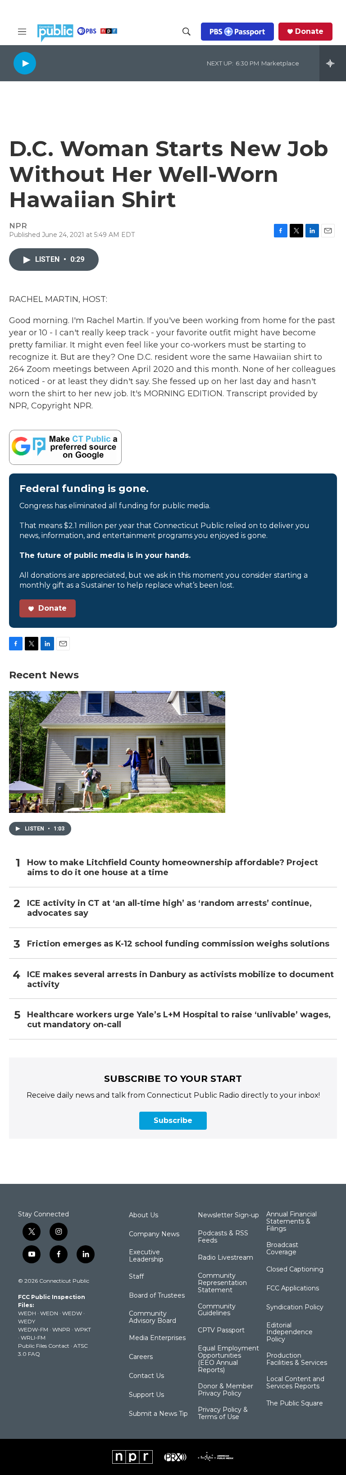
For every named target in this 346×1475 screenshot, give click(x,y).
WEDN (49, 1313)
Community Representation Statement (222, 1283)
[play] (25, 63)
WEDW (72, 1313)
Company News (154, 1234)
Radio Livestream (225, 1258)
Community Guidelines (217, 1310)
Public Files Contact (43, 1345)
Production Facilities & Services (296, 1359)
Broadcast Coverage (282, 1249)
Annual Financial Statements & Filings (291, 1222)
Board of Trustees (157, 1295)
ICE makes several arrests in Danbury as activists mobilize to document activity (180, 979)
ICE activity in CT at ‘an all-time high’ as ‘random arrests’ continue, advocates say (169, 908)
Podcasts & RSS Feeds (223, 1237)
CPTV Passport (221, 1330)
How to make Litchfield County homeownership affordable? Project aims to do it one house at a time (172, 867)
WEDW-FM (33, 1329)
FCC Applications (292, 1288)
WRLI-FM (33, 1337)
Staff (136, 1276)
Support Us (146, 1395)
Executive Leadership (146, 1256)
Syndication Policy (294, 1307)
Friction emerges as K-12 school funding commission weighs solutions (178, 944)
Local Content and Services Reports (295, 1383)
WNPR (61, 1329)
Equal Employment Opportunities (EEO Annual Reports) (228, 1359)
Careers (141, 1357)
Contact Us (146, 1376)
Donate (309, 32)
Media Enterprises (157, 1338)
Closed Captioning (294, 1269)
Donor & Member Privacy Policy (225, 1390)
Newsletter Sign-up (228, 1215)
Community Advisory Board (152, 1317)
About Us (143, 1215)
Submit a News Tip (158, 1414)
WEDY (26, 1321)
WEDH (27, 1313)
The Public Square (294, 1403)
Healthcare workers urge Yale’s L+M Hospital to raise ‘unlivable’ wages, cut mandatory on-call (179, 1020)
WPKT (82, 1329)
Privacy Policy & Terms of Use (223, 1413)
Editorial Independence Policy (289, 1333)
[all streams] (332, 63)
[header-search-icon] (186, 32)
